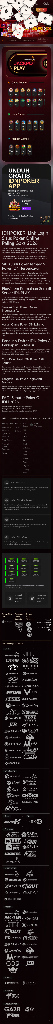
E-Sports (26, 466)
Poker (25, 462)
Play (19, 68)
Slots (24, 430)
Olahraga (26, 448)
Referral (18, 431)
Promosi (18, 423)
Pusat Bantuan (8, 440)
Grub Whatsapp (38, 425)
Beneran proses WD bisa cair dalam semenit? (17, 406)
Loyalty (17, 427)
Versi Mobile (46, 3)
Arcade (25, 458)
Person (4, 453)
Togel (25, 444)
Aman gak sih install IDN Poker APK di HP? (16, 409)
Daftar (41, 10)
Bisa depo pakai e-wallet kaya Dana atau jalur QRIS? (19, 411)
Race (24, 440)
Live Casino (33, 16)
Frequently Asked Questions (6, 446)
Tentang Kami (7, 423)
